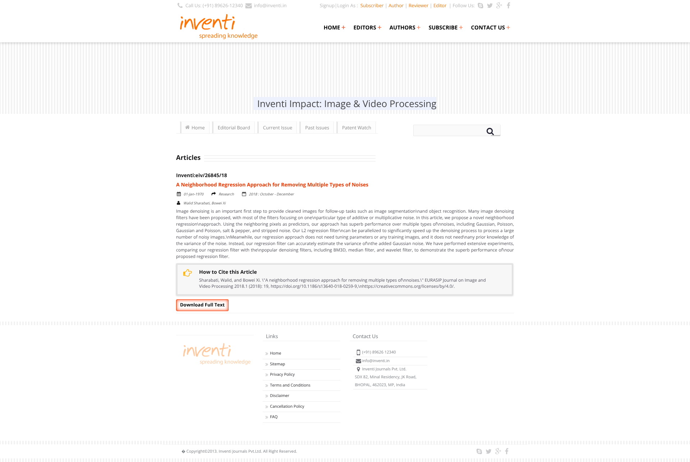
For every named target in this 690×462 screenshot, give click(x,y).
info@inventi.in (270, 5)
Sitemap (277, 364)
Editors (367, 28)
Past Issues (317, 127)
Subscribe (446, 28)
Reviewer (418, 5)
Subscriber (370, 5)
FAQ (273, 417)
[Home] (216, 365)
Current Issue (277, 127)
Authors (405, 28)
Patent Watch (356, 127)
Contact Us (490, 28)
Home (334, 28)
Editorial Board (234, 127)
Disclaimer (279, 395)
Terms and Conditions (290, 385)
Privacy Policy (282, 374)
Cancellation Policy (287, 406)
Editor (439, 5)
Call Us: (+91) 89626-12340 (214, 5)
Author (396, 5)
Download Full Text (202, 304)
